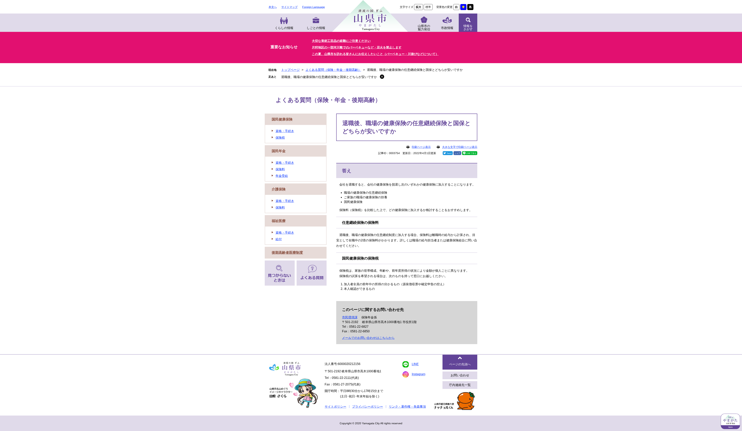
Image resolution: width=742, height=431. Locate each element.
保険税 (280, 137)
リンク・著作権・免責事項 (407, 406)
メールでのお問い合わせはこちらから (368, 337)
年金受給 (282, 175)
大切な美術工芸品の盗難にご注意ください (341, 40)
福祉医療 (279, 221)
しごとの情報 (316, 28)
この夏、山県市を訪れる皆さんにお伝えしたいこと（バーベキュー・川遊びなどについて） (375, 54)
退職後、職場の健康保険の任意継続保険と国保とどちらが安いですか (329, 77)
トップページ (290, 69)
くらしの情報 (284, 28)
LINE (415, 364)
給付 (279, 239)
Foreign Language (313, 6)
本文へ (273, 6)
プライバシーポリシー (367, 406)
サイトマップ (289, 6)
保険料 (280, 169)
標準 (428, 6)
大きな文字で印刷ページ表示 (459, 146)
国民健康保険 (282, 119)
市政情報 (447, 28)
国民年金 (279, 151)
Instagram (418, 374)
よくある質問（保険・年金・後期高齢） (333, 69)
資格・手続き (285, 131)
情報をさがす (468, 27)
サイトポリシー (335, 406)
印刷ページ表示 (421, 146)
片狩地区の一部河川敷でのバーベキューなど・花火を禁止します (357, 47)
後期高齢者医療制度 (287, 253)
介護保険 (279, 189)
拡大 (418, 6)
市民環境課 (349, 317)
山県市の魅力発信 (424, 27)
